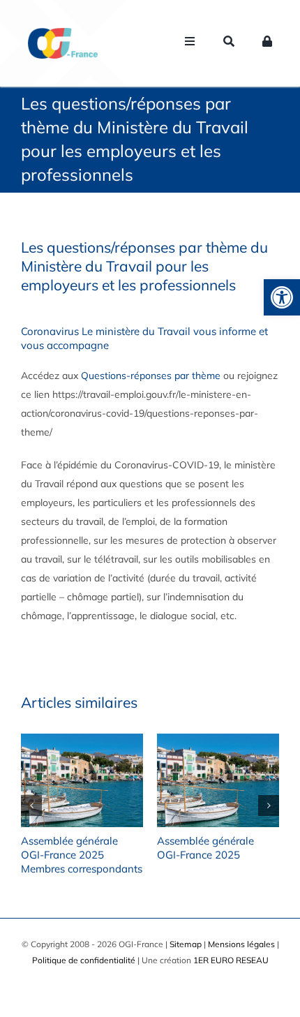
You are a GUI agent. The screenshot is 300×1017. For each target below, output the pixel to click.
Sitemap (186, 944)
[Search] (228, 43)
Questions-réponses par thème (150, 375)
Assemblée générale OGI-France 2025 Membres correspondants (81, 854)
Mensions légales (241, 944)
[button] (282, 297)
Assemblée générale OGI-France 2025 (205, 847)
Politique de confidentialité (83, 960)
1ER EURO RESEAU (231, 960)
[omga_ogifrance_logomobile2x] (63, 33)
